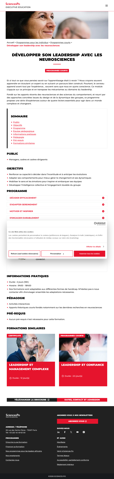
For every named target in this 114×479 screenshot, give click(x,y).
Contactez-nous (12, 460)
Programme (19, 128)
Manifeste (61, 442)
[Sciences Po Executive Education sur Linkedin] (58, 432)
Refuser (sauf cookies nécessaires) (24, 254)
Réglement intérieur (65, 464)
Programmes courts (60, 42)
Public (16, 122)
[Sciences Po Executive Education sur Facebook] (64, 432)
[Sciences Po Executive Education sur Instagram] (83, 432)
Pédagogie (18, 137)
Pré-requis (18, 140)
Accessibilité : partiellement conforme (73, 460)
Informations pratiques (24, 134)
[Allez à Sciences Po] (17, 417)
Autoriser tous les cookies (89, 254)
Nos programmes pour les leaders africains (24, 451)
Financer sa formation (15, 447)
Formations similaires (24, 143)
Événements (62, 447)
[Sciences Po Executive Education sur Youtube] (77, 432)
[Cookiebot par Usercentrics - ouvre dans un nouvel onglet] (95, 223)
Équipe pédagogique (23, 131)
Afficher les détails (93, 246)
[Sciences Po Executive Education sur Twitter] (71, 432)
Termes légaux (63, 455)
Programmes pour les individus (32, 42)
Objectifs (17, 125)
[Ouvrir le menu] (106, 5)
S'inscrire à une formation (16, 442)
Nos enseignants (13, 455)
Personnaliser (55, 254)
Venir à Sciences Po (65, 451)
